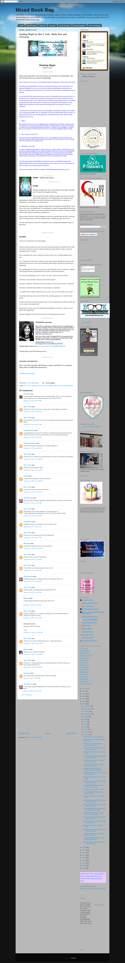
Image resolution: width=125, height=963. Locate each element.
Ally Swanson (28, 498)
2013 (84, 855)
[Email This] (46, 383)
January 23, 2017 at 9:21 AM (32, 424)
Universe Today (87, 600)
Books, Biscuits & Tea (89, 622)
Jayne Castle (84, 660)
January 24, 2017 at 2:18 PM (32, 559)
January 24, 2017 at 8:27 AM (32, 537)
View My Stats (99, 905)
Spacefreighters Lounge (90, 609)
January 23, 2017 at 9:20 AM (32, 411)
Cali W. (26, 476)
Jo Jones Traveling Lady (94, 216)
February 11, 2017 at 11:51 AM (33, 632)
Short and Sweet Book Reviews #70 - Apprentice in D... (94, 805)
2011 (84, 860)
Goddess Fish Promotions (40, 385)
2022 (84, 691)
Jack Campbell (84, 658)
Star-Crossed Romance (89, 617)
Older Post (71, 733)
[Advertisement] (47, 716)
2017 (84, 704)
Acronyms (52, 25)
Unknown (27, 673)
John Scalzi (83, 665)
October (86, 711)
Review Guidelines (80, 25)
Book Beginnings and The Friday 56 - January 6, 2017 (94, 830)
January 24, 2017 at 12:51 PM (33, 548)
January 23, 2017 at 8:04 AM (32, 401)
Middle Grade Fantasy (55, 385)
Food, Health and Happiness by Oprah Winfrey (93, 792)
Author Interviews (64, 25)
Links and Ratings (94, 25)
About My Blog (31, 25)
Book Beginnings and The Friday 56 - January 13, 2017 (94, 801)
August (86, 716)
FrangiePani (28, 521)
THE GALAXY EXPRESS (90, 620)
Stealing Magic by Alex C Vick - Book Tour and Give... (94, 773)
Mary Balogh (84, 672)
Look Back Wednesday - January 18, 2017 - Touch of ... (93, 786)
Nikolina (26, 598)
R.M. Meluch (84, 679)
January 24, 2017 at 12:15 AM (33, 492)
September (87, 714)
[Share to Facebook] (52, 383)
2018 (84, 701)
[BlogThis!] (48, 383)
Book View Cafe (87, 635)
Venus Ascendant (88, 638)
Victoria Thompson (86, 684)
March (86, 729)
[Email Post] (43, 383)
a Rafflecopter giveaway (26, 373)
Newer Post (24, 733)
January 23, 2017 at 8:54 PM (32, 448)
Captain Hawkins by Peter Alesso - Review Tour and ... (94, 761)
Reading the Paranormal (90, 603)
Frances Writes (87, 629)
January (86, 734)
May (85, 724)
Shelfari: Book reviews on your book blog (92, 888)
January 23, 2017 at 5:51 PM (32, 437)
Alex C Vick (27, 385)
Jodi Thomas (84, 662)
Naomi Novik (84, 676)
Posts (84, 267)
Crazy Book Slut (87, 632)
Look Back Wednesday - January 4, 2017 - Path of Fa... (94, 834)
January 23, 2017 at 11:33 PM (33, 459)
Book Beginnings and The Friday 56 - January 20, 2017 (94, 781)
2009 (84, 865)
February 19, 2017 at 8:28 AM (33, 667)
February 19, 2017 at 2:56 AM (33, 654)
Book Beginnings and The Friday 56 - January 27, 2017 (94, 756)
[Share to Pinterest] (54, 383)
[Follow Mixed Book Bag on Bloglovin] (88, 235)
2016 (84, 847)
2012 (84, 857)
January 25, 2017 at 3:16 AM (32, 570)
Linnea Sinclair (84, 670)
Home (21, 25)
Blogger (73, 958)
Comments (86, 270)
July (85, 719)
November (87, 709)
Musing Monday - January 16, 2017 (94, 789)
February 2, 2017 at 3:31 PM (32, 618)
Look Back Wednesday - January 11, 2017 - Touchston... (93, 813)
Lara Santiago (84, 667)
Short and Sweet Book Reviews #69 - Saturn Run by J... (94, 817)
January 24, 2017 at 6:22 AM (32, 526)
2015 (84, 850)
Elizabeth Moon (85, 653)
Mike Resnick (84, 674)
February (87, 732)
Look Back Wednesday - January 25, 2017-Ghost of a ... (93, 765)
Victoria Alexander (30, 443)
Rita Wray (27, 543)
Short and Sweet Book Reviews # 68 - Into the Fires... (94, 821)
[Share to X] (50, 383)
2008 (84, 868)
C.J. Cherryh (84, 648)
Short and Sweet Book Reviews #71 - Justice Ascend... (94, 748)
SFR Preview (86, 626)
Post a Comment (27, 695)
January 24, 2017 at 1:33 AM (32, 503)
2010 (84, 863)
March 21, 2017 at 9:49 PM (32, 678)
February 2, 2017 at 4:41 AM (32, 605)
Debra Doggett (84, 651)
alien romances (87, 606)
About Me (42, 25)
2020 (84, 696)
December (87, 706)
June (85, 721)
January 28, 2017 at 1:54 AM (32, 581)
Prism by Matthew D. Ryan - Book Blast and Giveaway (93, 838)
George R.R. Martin (86, 655)
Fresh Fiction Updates (89, 641)
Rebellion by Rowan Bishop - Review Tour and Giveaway (92, 769)
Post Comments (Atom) (35, 737)
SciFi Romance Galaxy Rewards (93, 737)
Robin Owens (84, 681)
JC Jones (27, 394)
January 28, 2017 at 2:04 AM (32, 592)
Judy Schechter (29, 430)
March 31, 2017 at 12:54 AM (32, 691)
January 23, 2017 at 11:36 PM (33, 481)
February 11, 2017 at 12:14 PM (33, 643)
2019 (84, 699)
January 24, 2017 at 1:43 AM (32, 515)
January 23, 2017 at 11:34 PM (33, 470)
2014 (84, 852)
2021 (84, 693)
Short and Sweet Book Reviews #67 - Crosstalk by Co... (94, 842)
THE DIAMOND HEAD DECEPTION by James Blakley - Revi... (94, 809)
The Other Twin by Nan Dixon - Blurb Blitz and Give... (93, 744)
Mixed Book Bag (35, 10)
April (85, 727)
